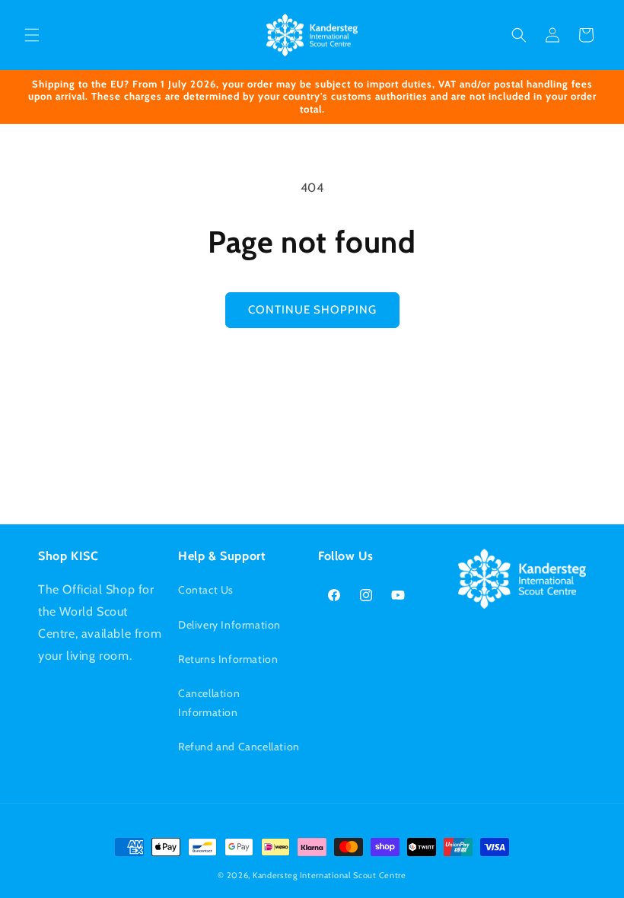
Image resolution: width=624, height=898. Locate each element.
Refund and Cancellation (239, 746)
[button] (32, 35)
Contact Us (206, 590)
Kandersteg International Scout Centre (329, 875)
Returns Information (228, 659)
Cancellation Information (209, 702)
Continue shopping (312, 310)
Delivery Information (229, 625)
